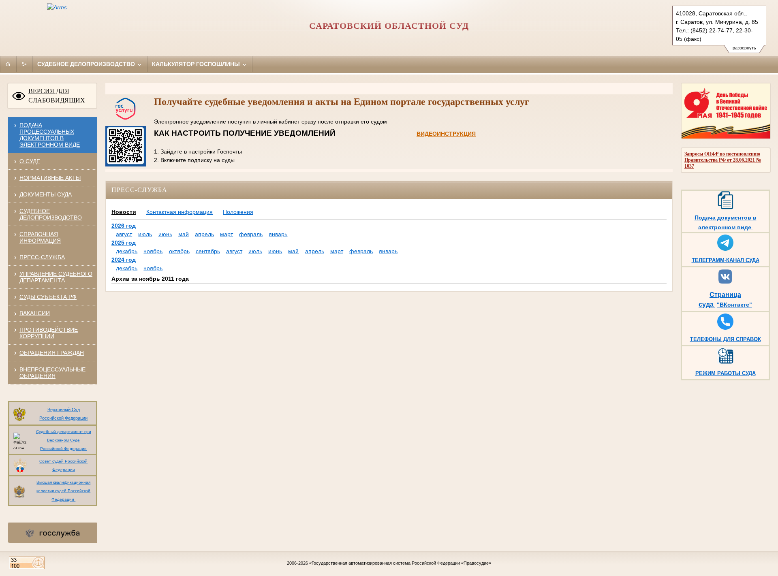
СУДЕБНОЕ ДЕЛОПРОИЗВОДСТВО (50, 214)
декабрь (126, 251)
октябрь (179, 251)
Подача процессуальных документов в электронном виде (49, 135)
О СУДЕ (29, 161)
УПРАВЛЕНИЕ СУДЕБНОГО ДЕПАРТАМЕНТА (55, 277)
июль (145, 234)
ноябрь (152, 251)
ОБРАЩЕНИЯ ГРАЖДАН (51, 353)
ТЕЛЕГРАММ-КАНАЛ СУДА (725, 260)
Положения (238, 212)
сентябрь (208, 251)
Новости (123, 212)
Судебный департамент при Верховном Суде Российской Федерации (63, 440)
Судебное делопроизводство (87, 64)
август (124, 234)
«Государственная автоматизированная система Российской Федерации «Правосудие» (400, 563)
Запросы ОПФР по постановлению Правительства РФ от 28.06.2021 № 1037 (722, 160)
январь (278, 234)
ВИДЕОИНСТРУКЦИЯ (446, 133)
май (183, 234)
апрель (204, 234)
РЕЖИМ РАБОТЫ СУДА (725, 373)
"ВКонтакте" (734, 304)
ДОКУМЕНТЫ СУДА (45, 194)
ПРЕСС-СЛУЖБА (42, 257)
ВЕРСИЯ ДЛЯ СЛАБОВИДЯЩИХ (56, 95)
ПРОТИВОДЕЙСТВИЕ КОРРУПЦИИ (48, 332)
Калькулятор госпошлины (197, 64)
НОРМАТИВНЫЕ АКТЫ (50, 178)
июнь (165, 234)
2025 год (123, 242)
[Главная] (8, 64)
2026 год (123, 225)
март (226, 234)
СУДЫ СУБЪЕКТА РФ (48, 297)
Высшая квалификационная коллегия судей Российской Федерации (63, 490)
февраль (251, 234)
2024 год (123, 259)
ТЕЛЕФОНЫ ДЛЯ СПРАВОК (725, 339)
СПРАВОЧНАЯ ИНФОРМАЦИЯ (40, 237)
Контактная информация (179, 212)
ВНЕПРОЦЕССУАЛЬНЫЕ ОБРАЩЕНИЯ (52, 372)
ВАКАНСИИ (34, 313)
